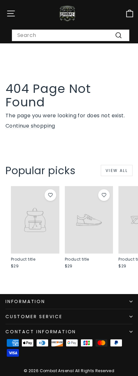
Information (25, 301)
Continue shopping (30, 126)
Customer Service (34, 316)
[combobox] (70, 35)
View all (117, 170)
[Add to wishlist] (50, 195)
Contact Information (40, 331)
